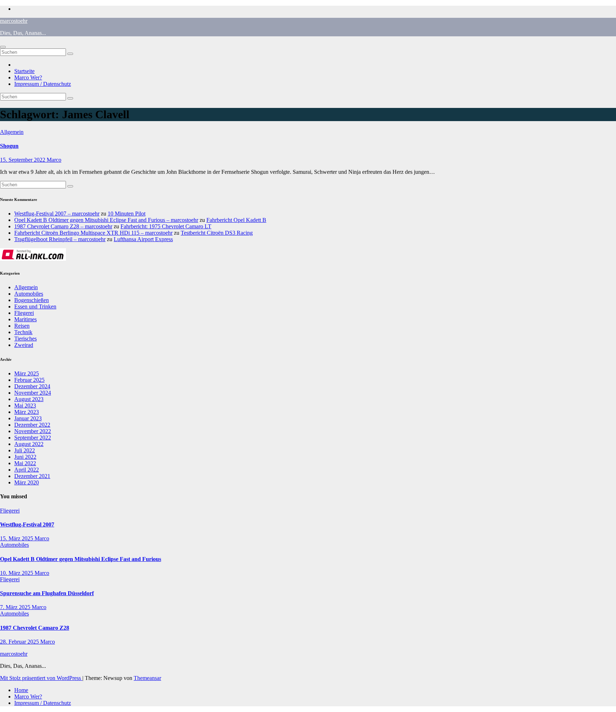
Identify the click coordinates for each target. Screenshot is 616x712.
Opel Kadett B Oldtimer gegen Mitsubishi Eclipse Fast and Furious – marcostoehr (106, 220)
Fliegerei (24, 313)
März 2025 (26, 373)
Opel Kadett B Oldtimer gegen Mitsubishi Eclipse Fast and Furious (80, 559)
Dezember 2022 (32, 425)
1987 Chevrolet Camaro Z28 (34, 628)
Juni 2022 (25, 457)
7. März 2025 (16, 607)
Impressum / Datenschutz (42, 84)
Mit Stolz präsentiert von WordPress (41, 678)
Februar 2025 (29, 380)
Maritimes (25, 319)
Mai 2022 (25, 463)
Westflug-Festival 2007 (27, 524)
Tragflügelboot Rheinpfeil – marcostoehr (60, 239)
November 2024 (32, 393)
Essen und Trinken (35, 306)
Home (21, 690)
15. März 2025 (17, 538)
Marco (54, 160)
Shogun (9, 146)
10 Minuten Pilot (126, 214)
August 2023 (28, 399)
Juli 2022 (24, 450)
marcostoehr (13, 21)
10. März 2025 (17, 573)
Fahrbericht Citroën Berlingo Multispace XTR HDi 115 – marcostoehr (93, 233)
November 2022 (32, 431)
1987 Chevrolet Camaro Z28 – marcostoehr (63, 226)
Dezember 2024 (32, 386)
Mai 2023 (25, 405)
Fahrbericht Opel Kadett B (236, 220)
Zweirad (23, 345)
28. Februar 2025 (20, 642)
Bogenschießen (31, 300)
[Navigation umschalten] (3, 47)
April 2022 (26, 470)
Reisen (22, 326)
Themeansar (147, 678)
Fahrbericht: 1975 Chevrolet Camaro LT (165, 226)
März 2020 (26, 482)
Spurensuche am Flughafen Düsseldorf (47, 593)
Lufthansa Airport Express (143, 239)
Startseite (24, 71)
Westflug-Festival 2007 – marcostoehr (56, 214)
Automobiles (28, 294)
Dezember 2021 (32, 476)
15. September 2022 (23, 160)
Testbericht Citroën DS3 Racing (217, 233)
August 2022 (28, 444)
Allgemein (12, 132)
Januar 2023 (28, 418)
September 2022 (32, 438)
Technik (23, 332)
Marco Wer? (28, 77)
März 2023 (26, 412)
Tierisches (25, 339)
